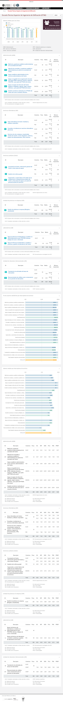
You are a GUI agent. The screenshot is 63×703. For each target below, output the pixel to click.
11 (5, 243)
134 (5, 75)
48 (5, 210)
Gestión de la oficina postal (15, 174)
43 (5, 64)
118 (5, 277)
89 (5, 272)
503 (5, 86)
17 (5, 122)
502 (5, 80)
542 (5, 179)
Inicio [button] (5, 8)
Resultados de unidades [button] (32, 8)
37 (5, 129)
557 (5, 91)
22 (5, 174)
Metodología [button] (45, 8)
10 (5, 238)
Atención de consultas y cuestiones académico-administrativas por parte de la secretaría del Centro (20, 70)
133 (5, 69)
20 (5, 167)
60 (5, 135)
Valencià (31, 1)
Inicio (4, 11)
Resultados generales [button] (16, 8)
